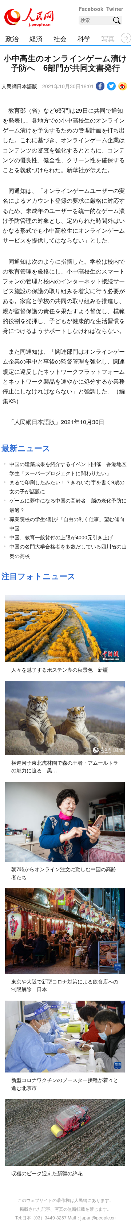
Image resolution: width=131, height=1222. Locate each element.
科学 (84, 38)
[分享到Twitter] (111, 86)
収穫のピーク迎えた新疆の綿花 (47, 1173)
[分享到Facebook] (100, 86)
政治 (12, 38)
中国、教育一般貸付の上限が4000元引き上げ (61, 537)
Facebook (91, 8)
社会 (60, 38)
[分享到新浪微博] (122, 86)
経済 (36, 38)
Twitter (114, 8)
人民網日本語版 (19, 86)
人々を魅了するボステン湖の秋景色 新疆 (59, 669)
